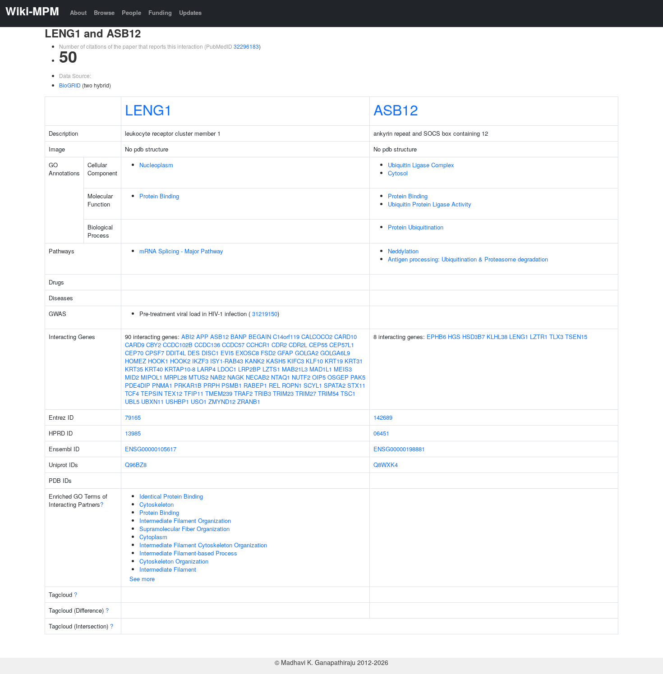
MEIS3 (343, 369)
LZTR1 (539, 336)
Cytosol (398, 173)
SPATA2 (334, 385)
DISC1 (210, 352)
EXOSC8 (247, 352)
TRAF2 (243, 393)
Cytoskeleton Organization (173, 561)
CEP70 (134, 352)
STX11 (356, 385)
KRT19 (334, 361)
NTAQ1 (280, 377)
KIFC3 (295, 361)
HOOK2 (180, 361)
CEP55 (318, 344)
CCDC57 (233, 344)
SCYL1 (313, 385)
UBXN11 (152, 401)
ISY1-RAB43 (226, 361)
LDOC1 (226, 369)
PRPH (211, 385)
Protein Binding (159, 196)
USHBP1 (177, 401)
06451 (381, 433)
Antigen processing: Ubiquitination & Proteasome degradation (468, 259)
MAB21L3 (295, 369)
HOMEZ (135, 361)
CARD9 (134, 344)
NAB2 (218, 377)
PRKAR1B (188, 385)
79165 (133, 417)
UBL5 (132, 401)
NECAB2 (257, 377)
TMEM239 (218, 393)
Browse (104, 12)
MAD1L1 (320, 369)
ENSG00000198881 (399, 449)
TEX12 (173, 393)
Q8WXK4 (385, 464)
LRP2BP (249, 369)
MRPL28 (175, 377)
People (131, 12)
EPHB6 (436, 336)
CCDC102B (178, 344)
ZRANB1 (248, 401)
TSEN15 (576, 336)
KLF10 (314, 361)
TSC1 (348, 393)
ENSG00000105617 (150, 449)
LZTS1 (271, 369)
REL (274, 385)
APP (202, 336)
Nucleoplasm (156, 164)
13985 (133, 433)
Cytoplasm (153, 536)
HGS (454, 336)
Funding (160, 12)
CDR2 (279, 344)
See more (142, 578)
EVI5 (227, 352)
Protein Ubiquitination (415, 227)
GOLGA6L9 (335, 352)
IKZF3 (200, 361)
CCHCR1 (258, 344)
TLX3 (556, 336)
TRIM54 (328, 393)
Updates (190, 12)
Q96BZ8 (136, 464)
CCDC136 (207, 344)
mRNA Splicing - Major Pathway (181, 251)
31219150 (264, 313)
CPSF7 (154, 352)
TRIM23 (283, 393)
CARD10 (345, 336)
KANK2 (254, 361)
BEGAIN (260, 336)
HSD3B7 (473, 336)
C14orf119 (286, 336)
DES (194, 352)
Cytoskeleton (156, 504)
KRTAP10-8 (180, 369)
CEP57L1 (341, 344)
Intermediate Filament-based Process (188, 553)
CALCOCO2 (316, 336)
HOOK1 (158, 361)
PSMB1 (231, 385)
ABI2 (187, 336)
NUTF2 (301, 377)
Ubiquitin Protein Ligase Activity (429, 204)
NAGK (235, 377)
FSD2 (268, 352)
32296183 (246, 46)
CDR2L (298, 344)
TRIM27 (305, 393)
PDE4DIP (137, 385)
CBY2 (153, 344)
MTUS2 (198, 377)
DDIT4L (176, 352)
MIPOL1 (151, 377)
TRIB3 (262, 393)
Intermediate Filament (167, 569)
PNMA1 (162, 385)
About (78, 12)
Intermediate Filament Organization (185, 520)
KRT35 (134, 369)
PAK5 (357, 377)
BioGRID (70, 85)
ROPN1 (292, 385)
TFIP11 (193, 393)
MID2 (132, 377)
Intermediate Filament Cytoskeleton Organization (203, 545)
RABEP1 (255, 385)
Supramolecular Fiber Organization (184, 528)
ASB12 (395, 109)
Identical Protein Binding (171, 496)
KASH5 (275, 361)
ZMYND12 (221, 401)
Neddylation (403, 251)
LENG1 (148, 109)
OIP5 (319, 377)
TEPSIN (151, 393)
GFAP (285, 352)
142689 (382, 417)
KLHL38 (497, 336)
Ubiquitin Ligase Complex (421, 164)
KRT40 (154, 369)
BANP (238, 336)
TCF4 (132, 393)
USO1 (199, 401)
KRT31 (354, 361)
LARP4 (206, 369)
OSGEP (338, 377)
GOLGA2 (306, 352)
